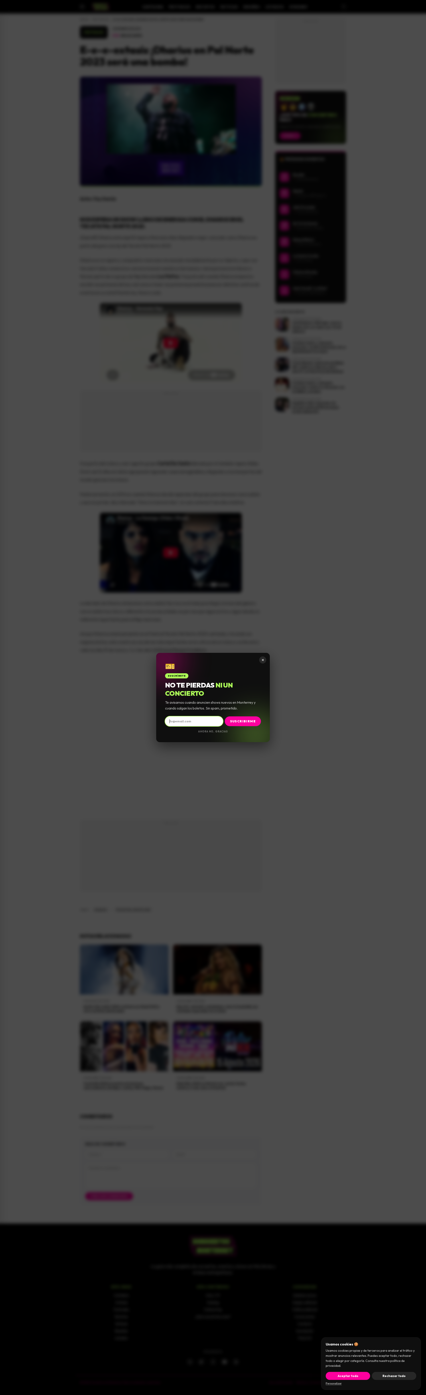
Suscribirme (243, 721)
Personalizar (334, 1383)
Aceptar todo (348, 1376)
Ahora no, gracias (213, 731)
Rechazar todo (394, 1376)
